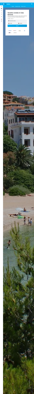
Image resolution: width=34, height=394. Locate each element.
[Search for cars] (1, 10)
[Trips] (1, 17)
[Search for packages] (1, 12)
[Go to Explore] (1, 14)
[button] (1, 4)
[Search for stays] (1, 8)
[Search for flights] (1, 7)
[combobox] (11, 18)
